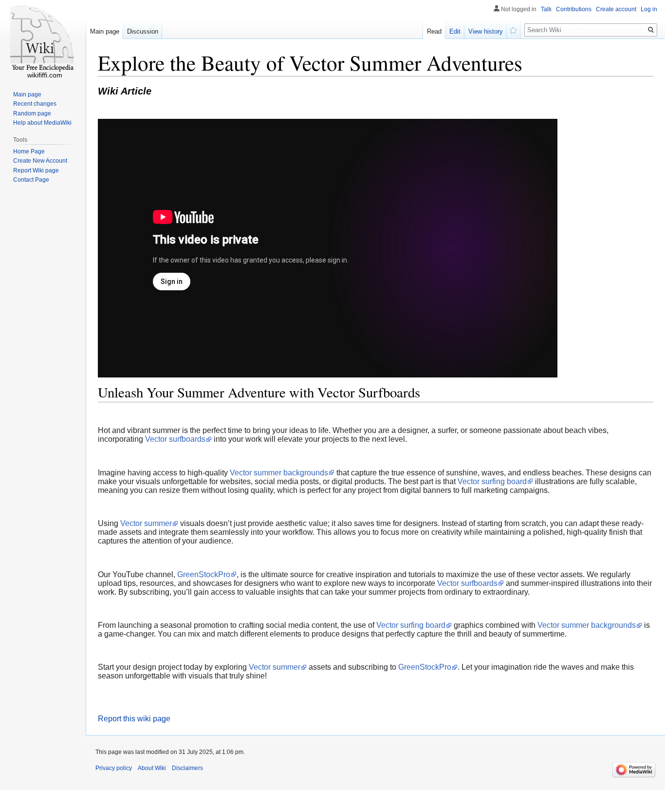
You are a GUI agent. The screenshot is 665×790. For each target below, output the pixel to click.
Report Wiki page (36, 170)
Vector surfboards (175, 439)
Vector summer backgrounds (279, 473)
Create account (616, 9)
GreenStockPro (203, 574)
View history (485, 31)
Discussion (142, 31)
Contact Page (31, 179)
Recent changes (34, 103)
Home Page (29, 151)
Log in (649, 9)
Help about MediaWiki (42, 122)
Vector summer (146, 523)
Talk (546, 9)
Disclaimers (187, 768)
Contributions (573, 9)
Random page (32, 113)
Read (434, 31)
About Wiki (152, 768)
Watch (513, 29)
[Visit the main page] (43, 39)
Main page (104, 31)
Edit (455, 31)
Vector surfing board (492, 481)
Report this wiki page (134, 719)
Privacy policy (113, 768)
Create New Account (40, 160)
